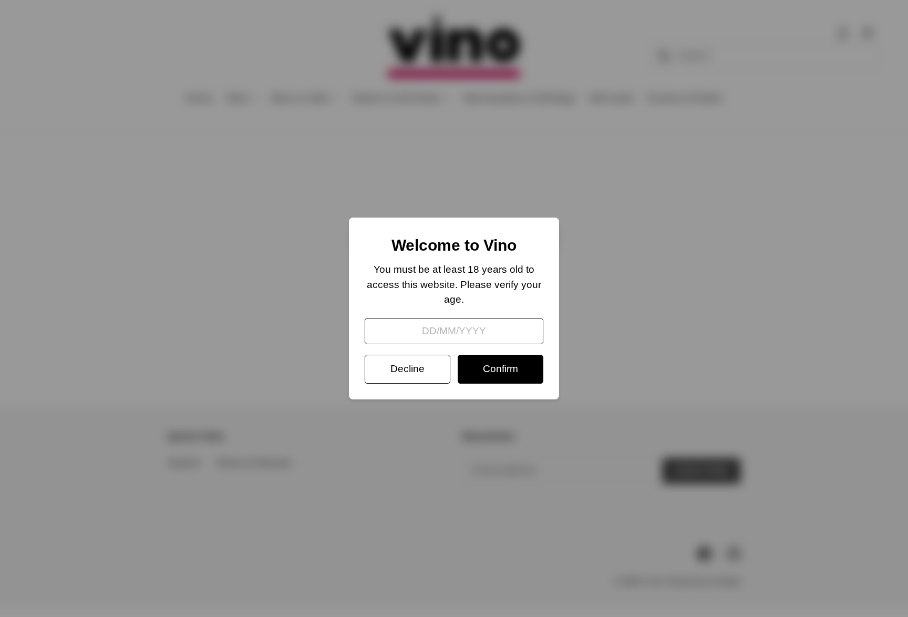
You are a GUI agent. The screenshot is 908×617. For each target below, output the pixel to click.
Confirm (500, 368)
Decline (407, 368)
